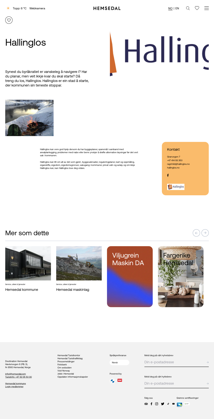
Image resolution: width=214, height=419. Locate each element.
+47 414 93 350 (174, 160)
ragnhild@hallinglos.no (178, 164)
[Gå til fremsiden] (107, 8)
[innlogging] (197, 8)
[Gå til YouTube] (173, 404)
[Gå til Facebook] (151, 403)
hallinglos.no (173, 167)
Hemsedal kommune (15, 383)
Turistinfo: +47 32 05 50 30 (18, 377)
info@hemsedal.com (15, 374)
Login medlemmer (14, 386)
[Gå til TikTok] (168, 404)
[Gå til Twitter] (162, 404)
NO (170, 8)
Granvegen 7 (173, 156)
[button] (196, 233)
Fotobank (62, 364)
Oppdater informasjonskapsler (73, 377)
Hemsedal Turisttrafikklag (70, 358)
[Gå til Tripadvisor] (146, 404)
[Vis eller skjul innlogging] (9, 20)
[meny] (206, 8)
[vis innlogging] (46, 250)
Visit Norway (64, 370)
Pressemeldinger (66, 361)
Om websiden (65, 367)
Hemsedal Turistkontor (69, 355)
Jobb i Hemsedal (66, 373)
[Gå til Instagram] (156, 403)
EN (177, 8)
